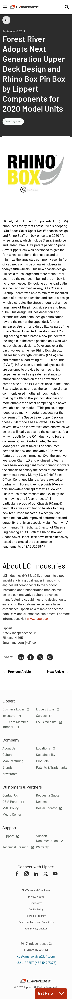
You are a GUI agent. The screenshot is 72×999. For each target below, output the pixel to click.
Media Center (11, 814)
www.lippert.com (39, 619)
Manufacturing (12, 761)
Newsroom (10, 774)
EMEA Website (46, 722)
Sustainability (45, 755)
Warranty (42, 847)
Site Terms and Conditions (36, 890)
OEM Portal (10, 802)
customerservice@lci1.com (36, 956)
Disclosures (36, 903)
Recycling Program (36, 916)
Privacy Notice (36, 896)
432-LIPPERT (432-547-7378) (36, 963)
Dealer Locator (46, 808)
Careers (41, 716)
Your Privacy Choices (36, 928)
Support (8, 836)
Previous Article (19, 672)
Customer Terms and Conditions (36, 922)
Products (42, 761)
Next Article (56, 672)
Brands (7, 767)
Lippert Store (45, 709)
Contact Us (10, 795)
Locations (43, 748)
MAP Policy (10, 808)
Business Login (13, 709)
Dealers (41, 802)
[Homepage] (24, 7)
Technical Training (15, 847)
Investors (9, 716)
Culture (7, 755)
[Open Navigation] (4, 7)
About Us (8, 748)
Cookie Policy (36, 909)
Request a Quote (47, 795)
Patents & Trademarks (51, 767)
